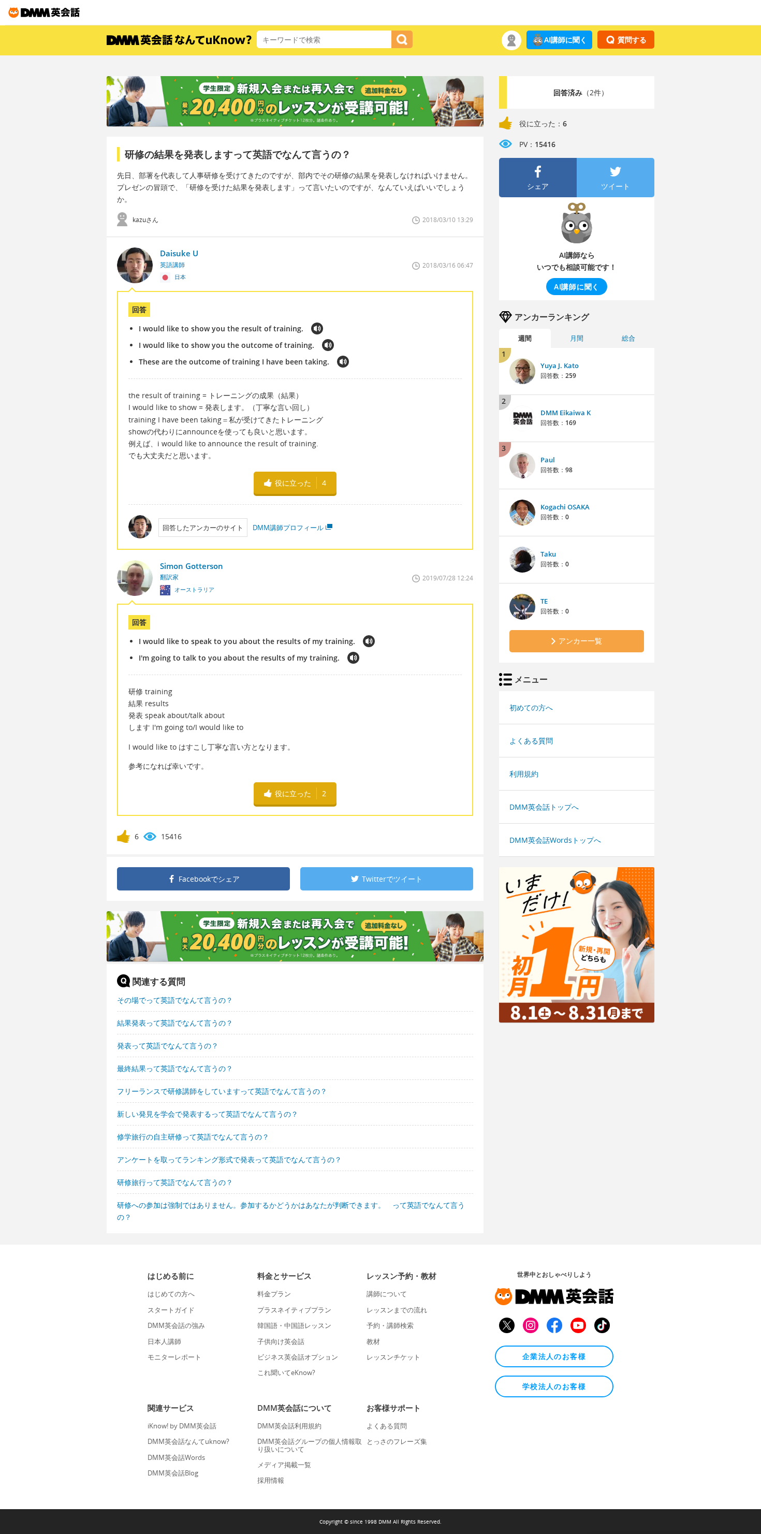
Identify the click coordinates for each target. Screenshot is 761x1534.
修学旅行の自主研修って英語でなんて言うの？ (193, 1137)
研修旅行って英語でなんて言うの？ (175, 1182)
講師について (387, 1293)
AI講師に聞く (565, 40)
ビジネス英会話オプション (297, 1357)
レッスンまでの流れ (397, 1309)
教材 (373, 1341)
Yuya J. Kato (559, 365)
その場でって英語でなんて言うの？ (175, 1000)
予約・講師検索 (390, 1325)
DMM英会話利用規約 (289, 1425)
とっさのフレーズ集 (397, 1441)
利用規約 (523, 774)
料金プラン (274, 1293)
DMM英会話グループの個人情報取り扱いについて (309, 1445)
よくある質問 (531, 741)
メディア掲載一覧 (284, 1464)
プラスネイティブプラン (294, 1309)
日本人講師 (164, 1341)
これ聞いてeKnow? (286, 1372)
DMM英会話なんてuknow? (188, 1441)
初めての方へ (531, 707)
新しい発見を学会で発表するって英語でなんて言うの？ (207, 1114)
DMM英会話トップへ (544, 807)
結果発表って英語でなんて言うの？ (175, 1023)
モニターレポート (174, 1357)
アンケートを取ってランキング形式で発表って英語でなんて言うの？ (229, 1159)
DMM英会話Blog (173, 1473)
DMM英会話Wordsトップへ (555, 840)
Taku (548, 554)
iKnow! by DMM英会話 (182, 1425)
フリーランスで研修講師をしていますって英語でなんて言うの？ (222, 1091)
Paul (547, 459)
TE (544, 601)
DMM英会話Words (176, 1457)
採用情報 (270, 1480)
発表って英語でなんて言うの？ (167, 1045)
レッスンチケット (393, 1357)
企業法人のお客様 (554, 1356)
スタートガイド (171, 1309)
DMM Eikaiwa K (565, 412)
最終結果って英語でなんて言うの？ (175, 1068)
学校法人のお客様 (554, 1386)
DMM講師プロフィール (288, 527)
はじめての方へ (171, 1293)
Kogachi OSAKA (565, 507)
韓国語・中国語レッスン (294, 1325)
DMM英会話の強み (176, 1325)
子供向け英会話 (280, 1341)
